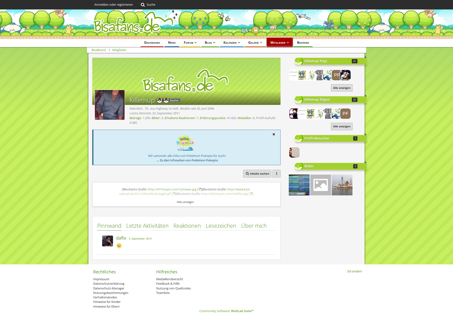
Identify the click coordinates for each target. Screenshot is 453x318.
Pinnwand (109, 225)
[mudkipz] (299, 185)
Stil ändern (354, 271)
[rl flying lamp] (342, 185)
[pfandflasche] (337, 75)
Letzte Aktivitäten (147, 225)
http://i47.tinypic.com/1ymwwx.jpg (172, 189)
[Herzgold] (345, 75)
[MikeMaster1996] (320, 75)
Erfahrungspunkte (212, 118)
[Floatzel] (303, 75)
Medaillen (244, 118)
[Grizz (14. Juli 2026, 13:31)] (294, 152)
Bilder (156, 118)
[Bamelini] (328, 75)
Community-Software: (226, 311)
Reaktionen (187, 225)
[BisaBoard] (226, 24)
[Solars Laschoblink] (320, 185)
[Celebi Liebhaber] (311, 75)
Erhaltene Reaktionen (180, 118)
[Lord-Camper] (294, 113)
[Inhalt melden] (267, 237)
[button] (274, 134)
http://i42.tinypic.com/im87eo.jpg (224, 194)
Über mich (254, 225)
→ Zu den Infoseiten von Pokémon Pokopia (187, 160)
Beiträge (135, 118)
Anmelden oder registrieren (113, 4)
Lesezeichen (221, 225)
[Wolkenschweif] (294, 75)
